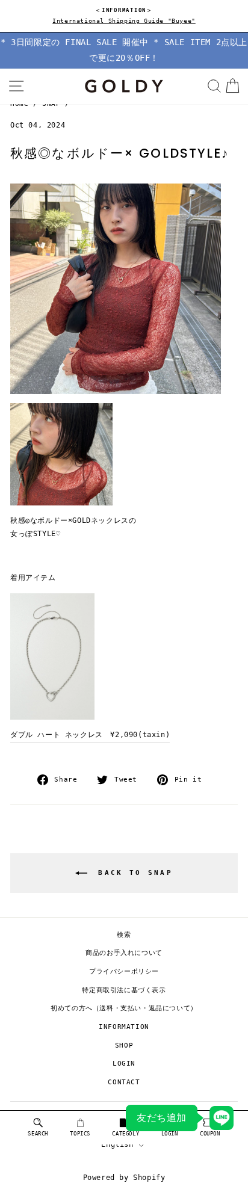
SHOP (124, 1045)
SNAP (51, 104)
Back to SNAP (132, 873)
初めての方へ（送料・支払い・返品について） (124, 1008)
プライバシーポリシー (124, 971)
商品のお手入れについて (124, 953)
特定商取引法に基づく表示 (124, 990)
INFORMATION (124, 1027)
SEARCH (38, 1134)
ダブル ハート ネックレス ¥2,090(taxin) (90, 734)
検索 (124, 935)
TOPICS (80, 1134)
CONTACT (124, 1082)
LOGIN (124, 1063)
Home (19, 104)
